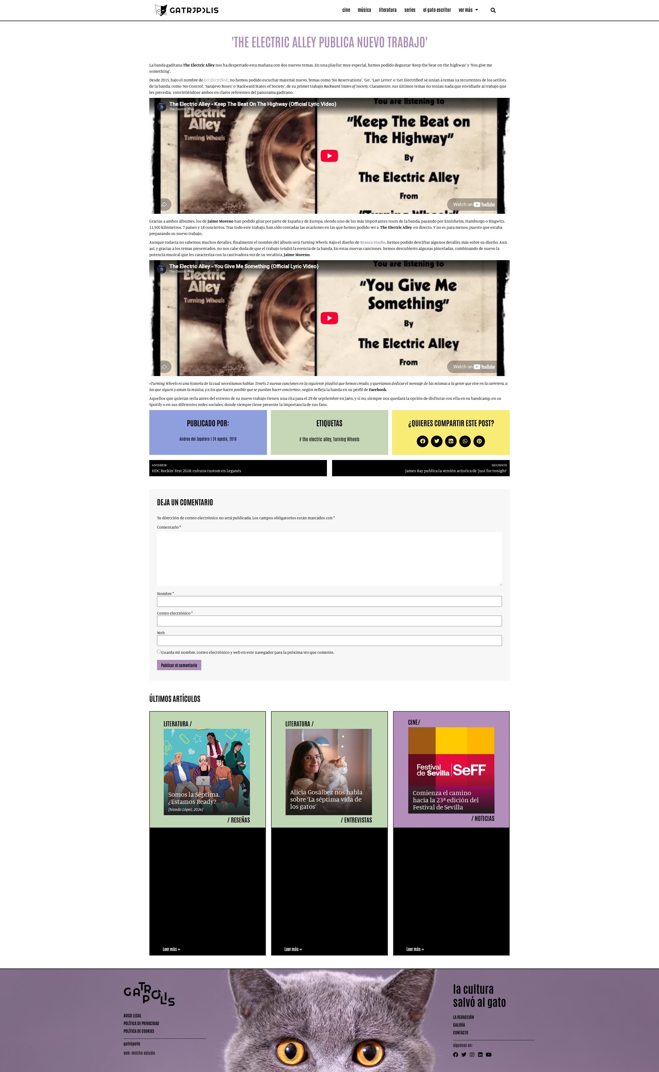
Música (364, 9)
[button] (493, 10)
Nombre (165, 593)
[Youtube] (488, 1054)
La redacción (463, 1016)
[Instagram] (472, 1054)
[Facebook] (455, 1054)
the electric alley (316, 439)
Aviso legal (132, 1015)
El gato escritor (437, 9)
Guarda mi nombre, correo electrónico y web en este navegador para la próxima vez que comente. (247, 652)
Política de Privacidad (141, 1023)
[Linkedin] (480, 1054)
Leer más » (171, 948)
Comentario (169, 527)
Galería (459, 1024)
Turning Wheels (346, 439)
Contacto (460, 1032)
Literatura (388, 9)
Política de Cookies (139, 1030)
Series (409, 9)
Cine (346, 9)
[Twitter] (463, 1054)
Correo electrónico (175, 613)
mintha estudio (143, 1052)
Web (161, 633)
